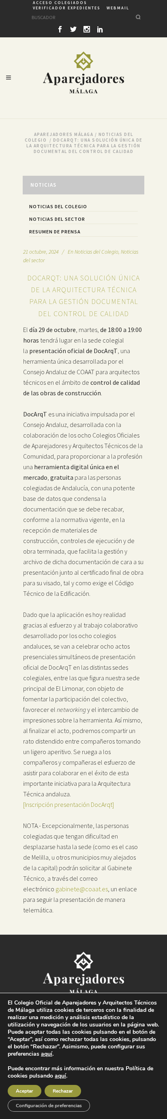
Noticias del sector (57, 219)
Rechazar (63, 1091)
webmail (118, 8)
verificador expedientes (67, 8)
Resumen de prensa (55, 232)
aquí (46, 1054)
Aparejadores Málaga (64, 134)
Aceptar (24, 1091)
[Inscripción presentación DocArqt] (68, 804)
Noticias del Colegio (58, 206)
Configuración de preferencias (49, 1105)
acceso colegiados (60, 2)
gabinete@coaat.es (82, 889)
